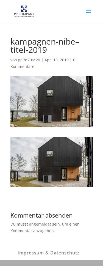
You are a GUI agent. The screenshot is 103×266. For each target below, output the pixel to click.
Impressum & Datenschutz (49, 253)
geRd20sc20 (29, 59)
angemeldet (40, 224)
